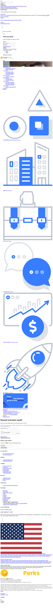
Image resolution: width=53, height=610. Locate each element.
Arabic (10, 560)
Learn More (5, 66)
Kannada (30, 555)
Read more (44, 15)
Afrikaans (3, 560)
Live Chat (5, 490)
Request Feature (6, 498)
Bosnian (2, 555)
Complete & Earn (6, 67)
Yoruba (17, 557)
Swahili (20, 554)
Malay (37, 562)
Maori (40, 555)
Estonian (20, 561)
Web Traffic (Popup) (10, 73)
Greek (38, 561)
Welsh (44, 554)
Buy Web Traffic (7, 454)
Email (4, 41)
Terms (7, 52)
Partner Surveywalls (10, 76)
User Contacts (6, 7)
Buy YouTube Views (8, 453)
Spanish (19, 20)
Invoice (24, 6)
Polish (2, 554)
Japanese (17, 562)
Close (48, 15)
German (5, 20)
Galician (30, 561)
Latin (38, 555)
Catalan (34, 560)
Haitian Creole (42, 561)
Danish (13, 561)
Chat (1, 23)
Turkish (29, 554)
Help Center (5, 491)
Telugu (14, 557)
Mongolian (48, 555)
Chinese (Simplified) (40, 560)
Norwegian (45, 562)
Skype (8, 23)
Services (21, 6)
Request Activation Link (5, 437)
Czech (11, 561)
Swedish (23, 554)
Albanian (6, 560)
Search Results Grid (13, 6)
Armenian (14, 560)
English (2, 17)
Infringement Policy (7, 472)
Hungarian (3, 562)
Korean (21, 562)
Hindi (50, 561)
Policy (7, 51)
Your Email (3, 428)
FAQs (4, 493)
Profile (2, 7)
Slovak (12, 554)
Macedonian (33, 562)
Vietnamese (40, 554)
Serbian (9, 554)
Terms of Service (6, 479)
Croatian (7, 561)
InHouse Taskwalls (11, 87)
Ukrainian (33, 554)
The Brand (5, 467)
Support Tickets (6, 504)
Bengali (50, 554)
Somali (8, 557)
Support (4, 495)
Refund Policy (6, 470)
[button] (4, 16)
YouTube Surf (10, 80)
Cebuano (6, 555)
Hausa (17, 555)
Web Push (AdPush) (10, 82)
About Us (7, 466)
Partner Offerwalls (9, 69)
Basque (22, 560)
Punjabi (5, 557)
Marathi (43, 555)
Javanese (26, 555)
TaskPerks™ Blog (7, 478)
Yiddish (47, 554)
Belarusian (26, 560)
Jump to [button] (2, 22)
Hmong (20, 555)
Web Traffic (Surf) (9, 74)
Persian (48, 562)
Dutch (17, 561)
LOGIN (4, 415)
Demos (4, 89)
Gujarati (14, 555)
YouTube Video (9, 78)
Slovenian (16, 554)
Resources (5, 409)
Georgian (34, 561)
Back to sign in (4, 436)
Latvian (24, 562)
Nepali (2, 557)
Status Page (5, 500)
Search (2, 3)
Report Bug (5, 499)
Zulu (20, 557)
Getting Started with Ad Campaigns (10, 485)
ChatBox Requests (13, 414)
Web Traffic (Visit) (9, 72)
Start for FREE (4, 447)
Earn (4, 60)
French (2, 20)
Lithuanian (28, 562)
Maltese (40, 562)
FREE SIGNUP (6, 416)
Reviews (11, 7)
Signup (15, 49)
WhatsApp (5, 23)
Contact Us (21, 503)
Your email (3, 445)
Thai (27, 554)
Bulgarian (31, 560)
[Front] (20, 576)
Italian (8, 20)
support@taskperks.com (47, 425)
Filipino (23, 561)
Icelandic (7, 562)
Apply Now (3, 14)
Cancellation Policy (7, 471)
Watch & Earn (6, 77)
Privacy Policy (6, 469)
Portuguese (12, 20)
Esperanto (10, 555)
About (18, 6)
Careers (7, 468)
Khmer (33, 555)
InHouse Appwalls (11, 68)
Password (5, 44)
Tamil (11, 557)
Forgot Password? (6, 46)
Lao (36, 555)
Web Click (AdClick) (10, 83)
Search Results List (5, 6)
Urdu (36, 554)
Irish (15, 562)
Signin (5, 47)
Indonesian (11, 562)
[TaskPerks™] (6, 58)
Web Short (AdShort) (10, 84)
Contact (4, 496)
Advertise (5, 88)
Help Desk (9, 503)
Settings (15, 7)
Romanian (5, 554)
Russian (16, 20)
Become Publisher (8, 459)
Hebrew (47, 561)
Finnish (27, 561)
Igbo (23, 555)
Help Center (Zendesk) (7, 492)
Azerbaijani (18, 560)
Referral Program (7, 461)
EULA (4, 480)
